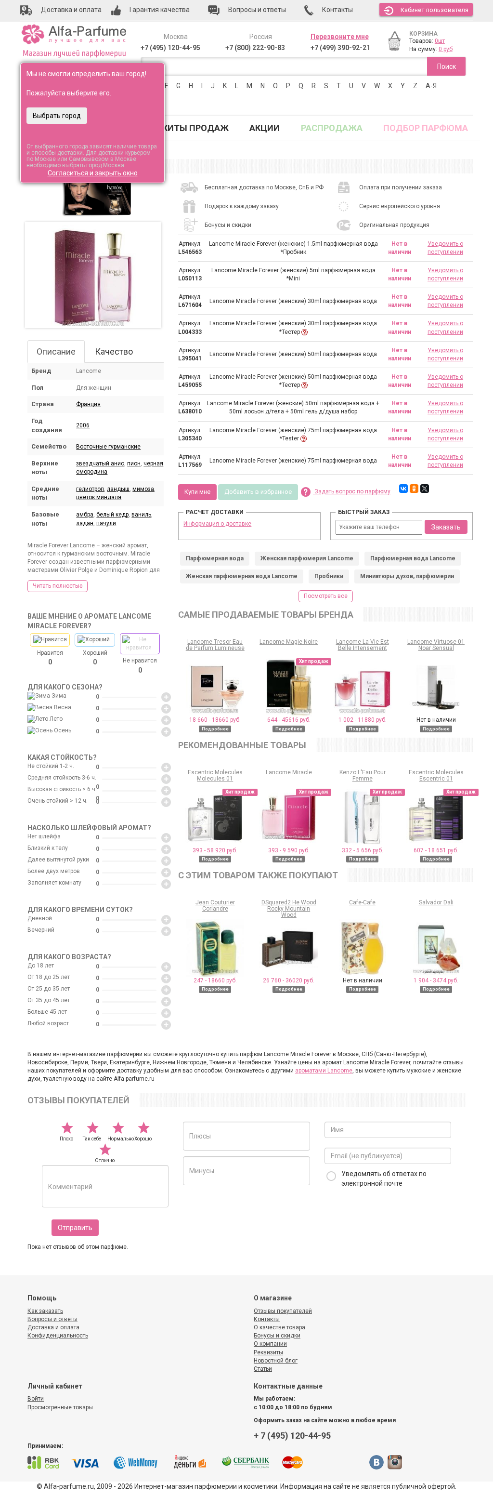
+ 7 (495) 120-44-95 (292, 1435)
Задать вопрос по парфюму (351, 491)
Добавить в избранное (258, 491)
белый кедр (112, 514)
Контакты (267, 1319)
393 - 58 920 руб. (215, 850)
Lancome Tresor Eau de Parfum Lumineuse (215, 644)
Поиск (446, 66)
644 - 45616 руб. (289, 719)
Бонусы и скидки (277, 1335)
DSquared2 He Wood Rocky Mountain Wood (288, 908)
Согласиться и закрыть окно (93, 173)
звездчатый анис (100, 463)
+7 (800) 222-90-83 (255, 48)
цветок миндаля (98, 497)
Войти (35, 1398)
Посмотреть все (326, 596)
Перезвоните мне (340, 36)
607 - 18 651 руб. (436, 850)
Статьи (263, 1368)
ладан (84, 523)
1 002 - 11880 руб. (362, 719)
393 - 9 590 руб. (289, 850)
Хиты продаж (195, 128)
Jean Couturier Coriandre (215, 905)
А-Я (431, 86)
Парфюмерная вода (215, 558)
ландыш (118, 489)
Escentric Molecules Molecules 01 (215, 775)
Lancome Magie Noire (288, 641)
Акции (264, 128)
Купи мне (197, 491)
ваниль (141, 514)
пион (134, 463)
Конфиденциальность (57, 1335)
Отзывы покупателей (283, 1311)
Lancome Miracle (289, 772)
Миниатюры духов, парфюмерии (407, 576)
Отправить (75, 1227)
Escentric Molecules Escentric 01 (436, 775)
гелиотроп (90, 489)
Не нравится (140, 665)
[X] (424, 488)
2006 (83, 425)
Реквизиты (268, 1352)
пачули (106, 523)
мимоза (143, 489)
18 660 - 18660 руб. (215, 719)
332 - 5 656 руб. (362, 850)
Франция (88, 404)
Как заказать (45, 1311)
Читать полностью (57, 586)
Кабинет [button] (434, 9)
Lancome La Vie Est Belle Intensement (362, 644)
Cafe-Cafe (362, 902)
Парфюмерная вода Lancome (412, 558)
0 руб (446, 49)
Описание (56, 351)
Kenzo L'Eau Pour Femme (362, 775)
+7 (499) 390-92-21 (340, 48)
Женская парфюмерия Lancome (306, 558)
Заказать (446, 527)
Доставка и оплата (53, 1327)
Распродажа (332, 128)
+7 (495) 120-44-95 (170, 48)
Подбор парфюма (425, 128)
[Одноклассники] (414, 488)
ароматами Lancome (323, 1070)
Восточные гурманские (108, 446)
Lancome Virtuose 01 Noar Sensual (436, 644)
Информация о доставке (217, 523)
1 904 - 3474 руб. (436, 980)
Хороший (95, 657)
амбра (84, 514)
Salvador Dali (436, 902)
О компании (270, 1343)
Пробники (328, 576)
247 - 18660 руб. (215, 980)
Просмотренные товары (60, 1407)
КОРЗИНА (423, 33)
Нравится (50, 657)
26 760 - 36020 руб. (288, 980)
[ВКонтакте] (403, 488)
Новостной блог (276, 1360)
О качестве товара (279, 1327)
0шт (440, 41)
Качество (114, 351)
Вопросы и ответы (52, 1319)
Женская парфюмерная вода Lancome (242, 576)
